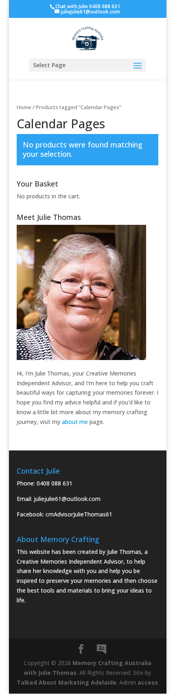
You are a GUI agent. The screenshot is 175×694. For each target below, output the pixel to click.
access (148, 682)
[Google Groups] (101, 649)
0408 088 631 (54, 483)
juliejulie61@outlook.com (67, 499)
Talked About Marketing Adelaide (66, 682)
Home (24, 107)
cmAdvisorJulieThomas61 (79, 514)
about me (75, 422)
